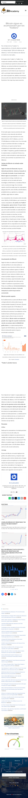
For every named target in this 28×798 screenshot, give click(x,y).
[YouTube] (6, 594)
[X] (9, 594)
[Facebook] (13, 492)
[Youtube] (21, 3)
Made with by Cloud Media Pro (14, 794)
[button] (26, 10)
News (20, 41)
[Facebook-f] (10, 786)
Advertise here (14, 99)
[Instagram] (19, 3)
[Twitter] (14, 492)
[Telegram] (16, 492)
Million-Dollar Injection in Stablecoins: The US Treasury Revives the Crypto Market (13, 580)
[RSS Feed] (15, 594)
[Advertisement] (14, 379)
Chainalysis (17, 359)
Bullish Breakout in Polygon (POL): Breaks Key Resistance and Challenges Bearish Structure (12, 551)
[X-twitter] (16, 3)
